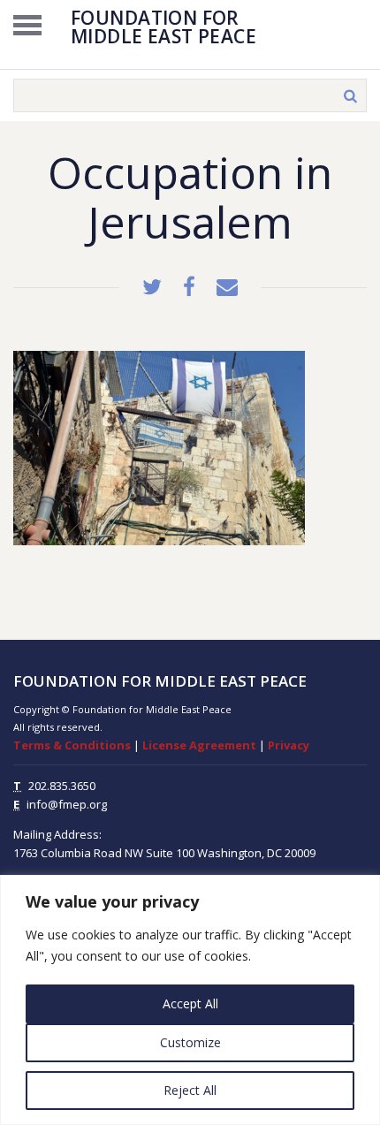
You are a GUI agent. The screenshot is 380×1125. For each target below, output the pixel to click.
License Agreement (199, 745)
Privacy (288, 745)
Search (350, 95)
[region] (190, 1000)
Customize (190, 1042)
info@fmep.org (67, 804)
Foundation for (163, 25)
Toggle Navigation (27, 25)
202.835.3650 (61, 786)
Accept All (190, 1003)
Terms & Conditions (72, 745)
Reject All (190, 1090)
